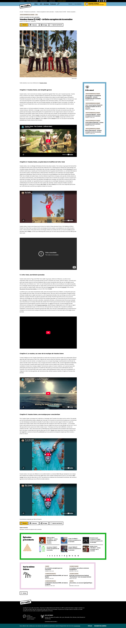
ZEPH (50, 289)
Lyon (36, 14)
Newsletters (52, 1)
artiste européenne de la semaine (33, 529)
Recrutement (29, 616)
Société (47, 566)
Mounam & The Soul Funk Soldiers (28, 289)
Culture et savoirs (74, 566)
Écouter (25, 25)
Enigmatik (63, 287)
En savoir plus (77, 625)
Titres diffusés (43, 1)
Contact (28, 615)
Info (41, 4)
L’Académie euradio (31, 617)
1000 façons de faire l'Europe (96, 4)
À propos (22, 1)
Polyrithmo (69, 169)
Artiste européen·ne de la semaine (45, 11)
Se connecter (78, 4)
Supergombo (51, 287)
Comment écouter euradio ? (51, 621)
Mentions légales (30, 619)
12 (75, 556)
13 (78, 556)
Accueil (21, 11)
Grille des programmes (32, 1)
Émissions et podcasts (30, 11)
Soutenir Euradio (61, 1)
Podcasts (53, 4)
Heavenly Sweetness (42, 305)
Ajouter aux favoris (57, 25)
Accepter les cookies (100, 625)
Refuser (90, 625)
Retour (24, 593)
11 (72, 556)
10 (69, 556)
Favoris (70, 4)
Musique (46, 4)
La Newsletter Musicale (51, 573)
